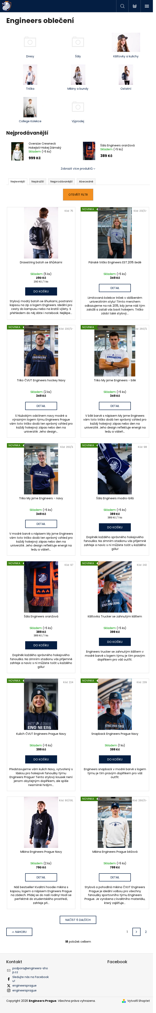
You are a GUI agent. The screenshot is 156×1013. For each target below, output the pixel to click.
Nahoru (21, 932)
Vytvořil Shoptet (138, 1001)
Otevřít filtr (78, 195)
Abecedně (86, 181)
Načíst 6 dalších (78, 920)
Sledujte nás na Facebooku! (30, 979)
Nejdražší (37, 181)
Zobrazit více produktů (77, 169)
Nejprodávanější (61, 181)
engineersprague (24, 986)
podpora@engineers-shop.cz (30, 970)
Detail (114, 288)
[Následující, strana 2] (136, 932)
